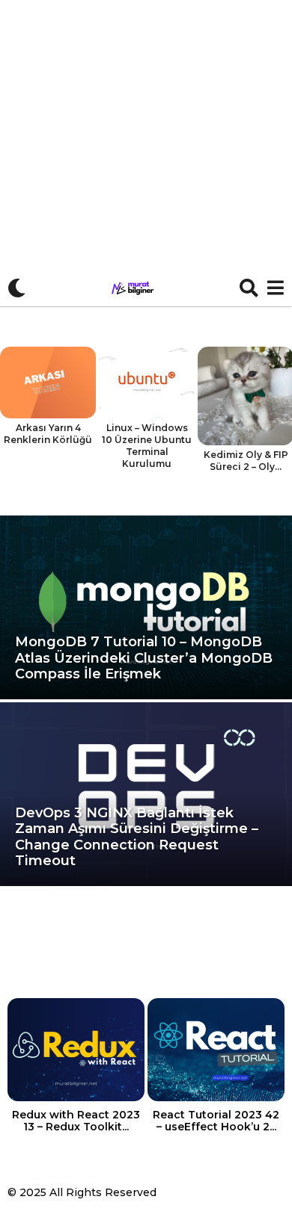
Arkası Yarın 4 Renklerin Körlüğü (48, 433)
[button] (16, 288)
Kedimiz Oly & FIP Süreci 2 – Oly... (246, 460)
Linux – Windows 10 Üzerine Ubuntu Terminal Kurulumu (147, 445)
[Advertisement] (146, 153)
